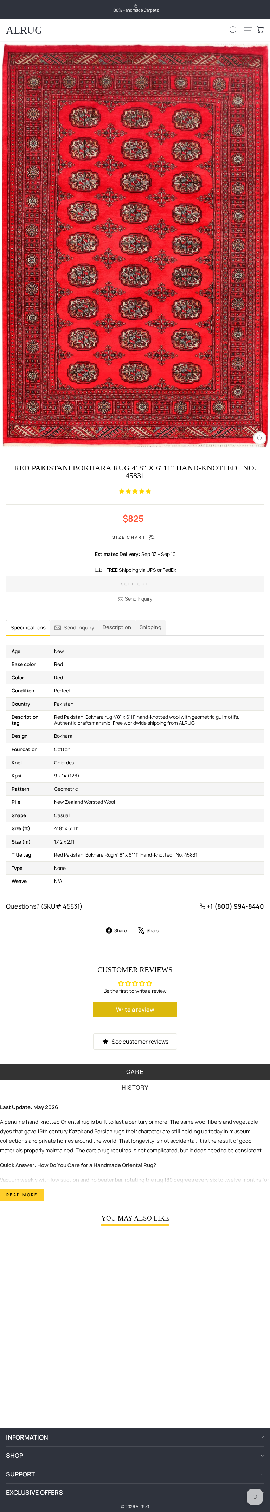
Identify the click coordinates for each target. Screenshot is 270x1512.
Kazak (76, 1131)
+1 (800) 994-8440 (234, 906)
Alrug (24, 30)
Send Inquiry (138, 598)
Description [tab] (117, 627)
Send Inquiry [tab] (79, 627)
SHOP (14, 1455)
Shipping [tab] (150, 627)
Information (27, 1437)
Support (20, 1474)
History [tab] (135, 1087)
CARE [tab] (135, 1072)
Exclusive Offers (34, 1492)
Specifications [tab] (28, 627)
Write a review (135, 1009)
